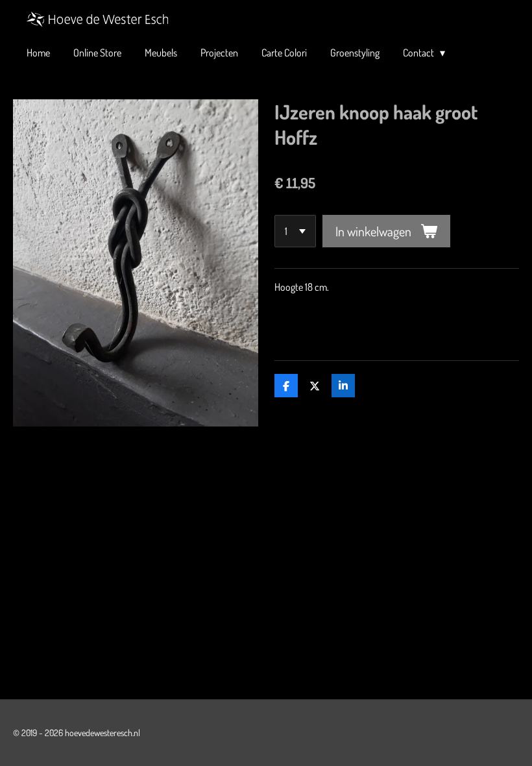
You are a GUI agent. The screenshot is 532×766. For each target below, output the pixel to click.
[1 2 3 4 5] (295, 231)
